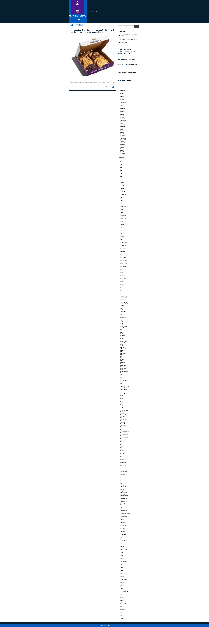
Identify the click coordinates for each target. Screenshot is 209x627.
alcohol (121, 204)
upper (121, 585)
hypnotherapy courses (124, 371)
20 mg (121, 168)
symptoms (122, 551)
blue (121, 240)
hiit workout (122, 359)
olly (120, 461)
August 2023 (122, 144)
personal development (124, 473)
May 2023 (121, 148)
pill (120, 477)
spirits (121, 537)
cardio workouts (123, 257)
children (121, 272)
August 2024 (122, 126)
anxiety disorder (123, 215)
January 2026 (122, 100)
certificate (122, 264)
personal (121, 470)
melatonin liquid (123, 425)
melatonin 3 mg (123, 423)
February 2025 (122, 117)
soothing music (123, 534)
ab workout (122, 182)
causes (121, 261)
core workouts (123, 285)
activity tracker (123, 194)
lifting (121, 399)
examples (121, 323)
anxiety (121, 213)
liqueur (121, 401)
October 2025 (122, 105)
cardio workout (123, 255)
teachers (121, 560)
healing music (122, 350)
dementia (121, 299)
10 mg (121, 159)
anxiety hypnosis (123, 218)
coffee (121, 282)
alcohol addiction (123, 206)
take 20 (121, 555)
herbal (121, 356)
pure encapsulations (123, 501)
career (121, 258)
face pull (121, 330)
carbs (121, 252)
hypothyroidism (123, 372)
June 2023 (122, 147)
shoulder (121, 521)
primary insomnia (123, 491)
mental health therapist (124, 434)
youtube (121, 614)
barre (121, 230)
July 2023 (121, 145)
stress (121, 543)
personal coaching (123, 471)
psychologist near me (124, 498)
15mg (121, 165)
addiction (121, 197)
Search (119, 24)
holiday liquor (122, 362)
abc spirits (122, 186)
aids (121, 203)
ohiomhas (122, 459)
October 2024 (122, 123)
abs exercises (122, 191)
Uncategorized (122, 581)
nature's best (122, 450)
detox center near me (124, 303)
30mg (121, 176)
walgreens (122, 597)
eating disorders (123, 317)
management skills (123, 414)
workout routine (123, 611)
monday (121, 438)
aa (120, 179)
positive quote (122, 485)
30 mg (121, 174)
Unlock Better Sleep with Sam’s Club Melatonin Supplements (128, 35)
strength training (123, 542)
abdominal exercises (123, 188)
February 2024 (122, 135)
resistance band (123, 512)
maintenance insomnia (124, 410)
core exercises (122, 284)
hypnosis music (123, 368)
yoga (121, 612)
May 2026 (121, 94)
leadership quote (123, 387)
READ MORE (111, 87)
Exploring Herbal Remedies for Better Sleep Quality (129, 39)
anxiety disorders (123, 216)
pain (121, 468)
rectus (121, 506)
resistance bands (123, 515)
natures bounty (123, 453)
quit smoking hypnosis (124, 503)
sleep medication (123, 527)
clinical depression (123, 278)
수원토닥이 (120, 58)
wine (121, 605)
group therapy (122, 345)
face (121, 329)
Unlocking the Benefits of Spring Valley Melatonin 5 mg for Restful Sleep (129, 44)
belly (121, 233)
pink (120, 479)
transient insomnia (123, 575)
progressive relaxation (124, 495)
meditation (122, 417)
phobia (121, 476)
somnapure (122, 533)
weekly (121, 600)
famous (121, 332)
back (121, 222)
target (121, 558)
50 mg (121, 177)
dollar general (122, 309)
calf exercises (122, 248)
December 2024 (123, 120)
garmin (121, 338)
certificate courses (123, 267)
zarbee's (121, 615)
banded (121, 225)
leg (120, 392)
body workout (122, 243)
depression (122, 300)
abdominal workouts (124, 189)
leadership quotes (123, 389)
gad (120, 336)
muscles (121, 443)
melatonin (122, 420)
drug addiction (122, 312)
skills (121, 524)
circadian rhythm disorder (125, 276)
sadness (121, 518)
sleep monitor (122, 528)
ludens (121, 408)
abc (120, 183)
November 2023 (123, 139)
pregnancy (122, 489)
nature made (122, 449)
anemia (121, 212)
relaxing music (122, 509)
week (121, 599)
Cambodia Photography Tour (123, 70)
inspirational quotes (123, 380)
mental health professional (125, 432)
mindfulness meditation (124, 437)
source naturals (123, 536)
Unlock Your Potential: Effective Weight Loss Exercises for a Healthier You (127, 72)
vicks (121, 590)
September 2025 (123, 106)
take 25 (121, 557)
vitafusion (122, 593)
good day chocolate (123, 341)
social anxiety (122, 531)
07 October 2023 (74, 80)
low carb (121, 407)
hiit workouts (122, 360)
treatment (122, 576)
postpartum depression (124, 488)
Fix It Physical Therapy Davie (123, 51)
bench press (122, 236)
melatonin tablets (123, 426)
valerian (121, 588)
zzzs (121, 620)
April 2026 (122, 96)
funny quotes (122, 335)
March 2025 (122, 115)
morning (121, 440)
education (122, 318)
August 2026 (122, 90)
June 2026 (122, 93)
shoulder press (122, 522)
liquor (121, 402)
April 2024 (122, 132)
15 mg (121, 164)
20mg (121, 170)
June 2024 (122, 129)
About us (91, 11)
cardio (121, 254)
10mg (121, 162)
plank (121, 480)
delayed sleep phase (123, 296)
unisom (121, 584)
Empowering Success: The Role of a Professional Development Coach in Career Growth (128, 37)
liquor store (122, 405)
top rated (122, 572)
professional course (123, 492)
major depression (123, 411)
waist (121, 596)
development (122, 305)
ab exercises (122, 180)
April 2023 (122, 150)
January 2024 (122, 136)
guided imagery (123, 347)
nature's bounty (123, 452)
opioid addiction (123, 465)
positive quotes (123, 486)
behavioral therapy (123, 231)
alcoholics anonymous (124, 207)
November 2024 (123, 121)
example (121, 321)
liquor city (122, 404)
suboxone (122, 546)
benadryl (121, 234)
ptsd (121, 500)
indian (121, 374)
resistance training (123, 516)
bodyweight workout (124, 245)
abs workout (122, 192)
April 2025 (122, 114)
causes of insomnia (123, 263)
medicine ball (122, 416)
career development (123, 260)
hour (121, 363)
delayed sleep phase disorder (125, 297)
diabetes (121, 306)
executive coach (123, 324)
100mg (121, 161)
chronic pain (122, 275)
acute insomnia (123, 195)
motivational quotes (123, 441)
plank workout (122, 482)
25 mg (121, 171)
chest (121, 269)
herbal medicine (123, 357)
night (121, 456)
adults (121, 200)
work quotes (122, 609)
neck (121, 455)
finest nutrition (123, 333)
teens (121, 564)
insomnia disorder (123, 378)
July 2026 (121, 91)
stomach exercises (123, 540)
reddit (121, 507)
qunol (121, 504)
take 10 (121, 552)
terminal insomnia (123, 566)
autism (121, 221)
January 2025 (122, 118)
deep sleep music (123, 294)
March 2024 (122, 133)
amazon (121, 210)
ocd (120, 458)
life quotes (122, 398)
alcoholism (122, 209)
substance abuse (123, 548)
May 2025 (121, 112)
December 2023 (123, 138)
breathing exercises (123, 246)
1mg (121, 167)
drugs (121, 314)
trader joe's (122, 573)
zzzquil (121, 618)
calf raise (122, 249)
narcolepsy (122, 446)
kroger (121, 383)
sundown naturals (123, 549)
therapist (121, 567)
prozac (121, 497)
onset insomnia (123, 464)
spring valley (122, 539)
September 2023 (123, 142)
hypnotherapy (122, 369)
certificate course (123, 266)
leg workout (122, 393)
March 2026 (122, 97)
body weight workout (124, 242)
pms (121, 483)
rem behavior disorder (124, 510)
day (120, 293)
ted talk (121, 563)
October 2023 (122, 141)
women (121, 606)
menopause (122, 429)
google (121, 344)
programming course (124, 494)
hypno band (122, 366)
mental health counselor (124, 431)
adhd (121, 198)
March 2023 (122, 151)
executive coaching (123, 326)
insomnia (121, 377)
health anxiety (122, 354)
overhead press (123, 467)
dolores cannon (123, 311)
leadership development (124, 386)
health (121, 351)
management (122, 413)
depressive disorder (123, 302)
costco (121, 287)
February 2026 (122, 99)
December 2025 (123, 102)
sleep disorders (123, 525)
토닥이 (119, 78)
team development (123, 561)
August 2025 (122, 108)
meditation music (123, 419)
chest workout (123, 270)
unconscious (122, 582)
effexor (121, 320)
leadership (122, 384)
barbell (121, 227)
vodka (121, 594)
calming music (122, 251)
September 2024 (123, 124)
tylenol (121, 578)
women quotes (123, 608)
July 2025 (121, 109)
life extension (122, 396)
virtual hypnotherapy (124, 591)
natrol (121, 447)
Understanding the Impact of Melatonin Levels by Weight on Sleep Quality (128, 42)
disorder (121, 308)
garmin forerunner (123, 339)
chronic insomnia (123, 273)
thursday (121, 570)
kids (121, 381)
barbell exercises (123, 228)
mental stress (122, 435)
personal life (122, 474)
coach (121, 279)
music (121, 444)
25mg (121, 173)
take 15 (121, 554)
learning (121, 390)
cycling (121, 291)
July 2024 (121, 127)
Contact (96, 11)
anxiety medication (123, 219)
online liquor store (123, 462)
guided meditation (123, 348)
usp (120, 587)
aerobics (121, 201)
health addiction (123, 353)
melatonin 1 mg (123, 422)
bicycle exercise (123, 237)
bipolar (121, 239)
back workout (122, 224)
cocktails (121, 281)
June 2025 (122, 111)
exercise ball (122, 327)
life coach (122, 395)
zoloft (121, 617)
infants (121, 375)
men (121, 428)
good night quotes (123, 342)
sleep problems (123, 530)
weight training (123, 603)
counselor (122, 288)
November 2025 (123, 103)
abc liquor (122, 185)
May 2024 (121, 130)
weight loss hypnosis (124, 602)
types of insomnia (123, 579)
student (121, 545)
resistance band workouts (125, 513)
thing (121, 569)
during (121, 315)
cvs (120, 290)
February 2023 (122, 153)
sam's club (122, 519)
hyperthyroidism (123, 365)
